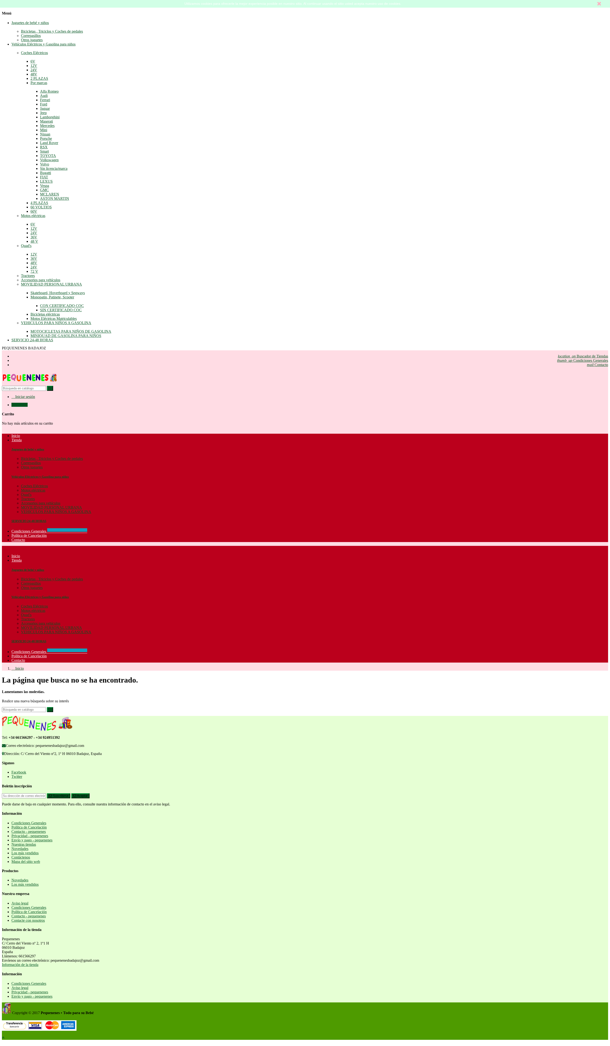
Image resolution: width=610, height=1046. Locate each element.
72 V (34, 271)
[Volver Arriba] (3, 1038)
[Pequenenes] (30, 384)
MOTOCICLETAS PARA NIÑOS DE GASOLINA (70, 331)
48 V (34, 241)
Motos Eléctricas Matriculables (53, 319)
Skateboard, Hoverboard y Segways (57, 293)
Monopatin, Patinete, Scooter (52, 297)
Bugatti (45, 173)
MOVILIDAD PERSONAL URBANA (51, 284)
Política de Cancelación (29, 656)
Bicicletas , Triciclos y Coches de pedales (52, 31)
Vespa (44, 186)
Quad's (26, 246)
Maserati (46, 121)
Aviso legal (19, 903)
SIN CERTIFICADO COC (61, 310)
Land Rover (49, 143)
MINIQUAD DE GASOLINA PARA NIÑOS (65, 336)
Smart (44, 151)
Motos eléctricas (33, 216)
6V (32, 61)
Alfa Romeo (49, 91)
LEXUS (46, 181)
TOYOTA (48, 156)
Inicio (15, 556)
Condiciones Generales (582, 360)
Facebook (18, 772)
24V (33, 70)
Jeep (43, 113)
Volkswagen (49, 160)
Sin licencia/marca (53, 168)
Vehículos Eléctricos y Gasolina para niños (43, 44)
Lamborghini (50, 117)
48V (33, 74)
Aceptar (82, 796)
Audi (44, 96)
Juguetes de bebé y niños (30, 23)
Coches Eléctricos (34, 53)
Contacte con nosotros (28, 920)
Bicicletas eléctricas (45, 314)
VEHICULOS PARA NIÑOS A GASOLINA (56, 323)
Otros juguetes (32, 40)
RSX (44, 147)
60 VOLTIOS (41, 207)
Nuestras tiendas (23, 844)
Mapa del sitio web (25, 862)
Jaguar (45, 108)
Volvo (44, 164)
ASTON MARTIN (54, 198)
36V (33, 237)
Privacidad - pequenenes (29, 836)
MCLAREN (49, 194)
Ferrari (45, 100)
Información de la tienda (20, 965)
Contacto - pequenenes (28, 832)
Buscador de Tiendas (583, 356)
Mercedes (47, 126)
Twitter (16, 776)
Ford (43, 104)
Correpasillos (31, 36)
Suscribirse (60, 796)
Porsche (46, 138)
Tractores (28, 276)
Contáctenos (20, 857)
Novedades (19, 849)
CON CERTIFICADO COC (62, 306)
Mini (43, 130)
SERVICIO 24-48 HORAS (32, 340)
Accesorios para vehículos (40, 280)
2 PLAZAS (39, 78)
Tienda (16, 560)
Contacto (597, 365)
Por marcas (38, 83)
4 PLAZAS (39, 203)
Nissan (45, 134)
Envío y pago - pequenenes (31, 840)
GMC (44, 190)
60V (33, 211)
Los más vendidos (25, 853)
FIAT (44, 177)
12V (33, 66)
